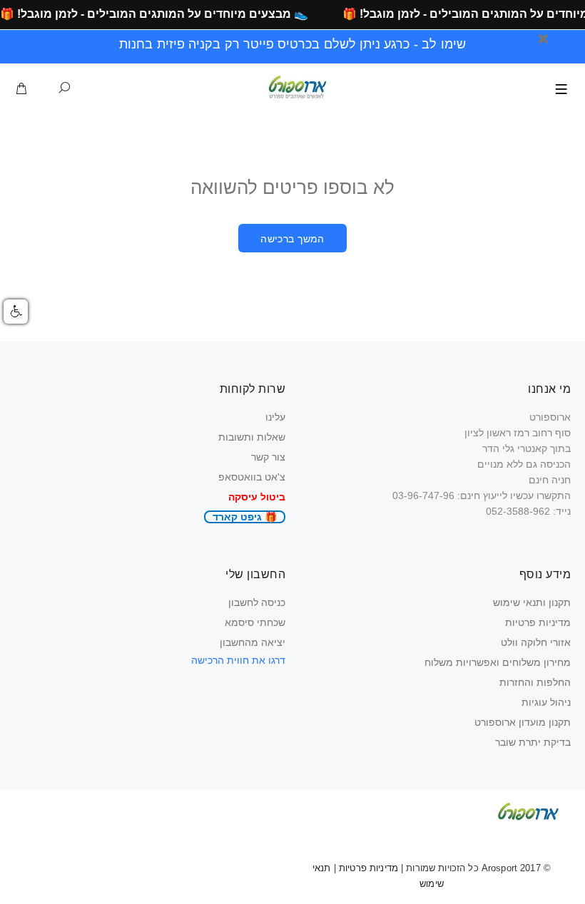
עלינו (275, 417)
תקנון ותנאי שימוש (532, 602)
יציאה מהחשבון (252, 642)
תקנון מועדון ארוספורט (522, 722)
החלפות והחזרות (535, 682)
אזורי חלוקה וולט (536, 642)
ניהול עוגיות (546, 702)
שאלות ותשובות (251, 437)
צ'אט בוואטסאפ (251, 477)
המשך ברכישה (292, 239)
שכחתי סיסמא (255, 622)
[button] (16, 311)
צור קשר (268, 457)
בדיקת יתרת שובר (533, 742)
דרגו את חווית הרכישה (238, 660)
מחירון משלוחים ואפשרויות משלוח (497, 662)
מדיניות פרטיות (538, 622)
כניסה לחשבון (256, 602)
